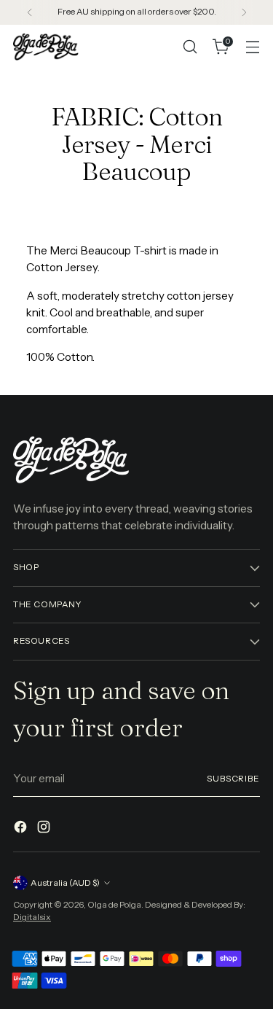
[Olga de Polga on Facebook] (22, 829)
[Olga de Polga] (46, 46)
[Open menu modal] (252, 47)
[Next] (244, 12)
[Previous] (30, 12)
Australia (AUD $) (65, 883)
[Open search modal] (190, 47)
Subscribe (233, 779)
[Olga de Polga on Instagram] (45, 829)
